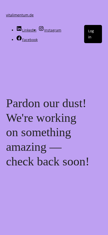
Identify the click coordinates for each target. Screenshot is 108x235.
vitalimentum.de (20, 15)
